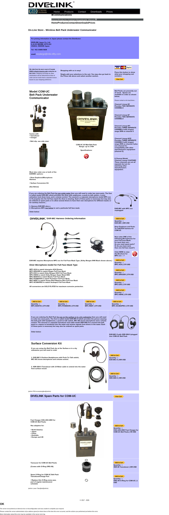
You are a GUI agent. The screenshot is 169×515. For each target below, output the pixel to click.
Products (62, 20)
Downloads (81, 20)
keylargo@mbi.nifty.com (48, 54)
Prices (91, 20)
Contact (72, 20)
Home (54, 20)
